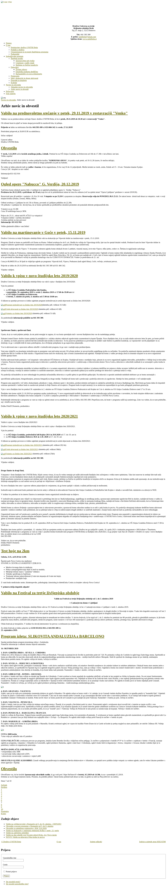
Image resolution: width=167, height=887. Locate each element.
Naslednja (5, 811)
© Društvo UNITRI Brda (11, 842)
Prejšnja (4, 787)
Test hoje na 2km (15, 551)
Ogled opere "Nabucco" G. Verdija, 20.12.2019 (40, 184)
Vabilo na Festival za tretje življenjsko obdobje (40, 593)
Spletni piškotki (96, 842)
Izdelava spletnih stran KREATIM (152, 842)
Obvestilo (9, 148)
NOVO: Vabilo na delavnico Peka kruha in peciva (25, 837)
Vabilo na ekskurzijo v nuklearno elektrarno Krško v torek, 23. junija (32, 831)
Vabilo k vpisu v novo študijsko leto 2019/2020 (39, 275)
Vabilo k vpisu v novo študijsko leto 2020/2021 (39, 416)
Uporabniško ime (9, 858)
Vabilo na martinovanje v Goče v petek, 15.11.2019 (43, 232)
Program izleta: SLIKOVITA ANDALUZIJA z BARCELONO (52, 636)
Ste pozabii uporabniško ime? (17, 884)
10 (2, 809)
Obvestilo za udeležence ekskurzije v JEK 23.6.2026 (26, 828)
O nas (59, 842)
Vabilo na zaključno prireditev (17, 833)
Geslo (5, 865)
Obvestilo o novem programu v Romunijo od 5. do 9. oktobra (29, 826)
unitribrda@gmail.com (87, 37)
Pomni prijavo (11, 872)
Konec (3, 814)
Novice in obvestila (8, 100)
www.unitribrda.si (90, 39)
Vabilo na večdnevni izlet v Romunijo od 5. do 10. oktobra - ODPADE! (33, 824)
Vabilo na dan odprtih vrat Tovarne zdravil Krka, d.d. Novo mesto (31, 835)
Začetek (4, 785)
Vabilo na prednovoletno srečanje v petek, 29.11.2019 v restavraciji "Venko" (64, 113)
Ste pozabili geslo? (13, 882)
